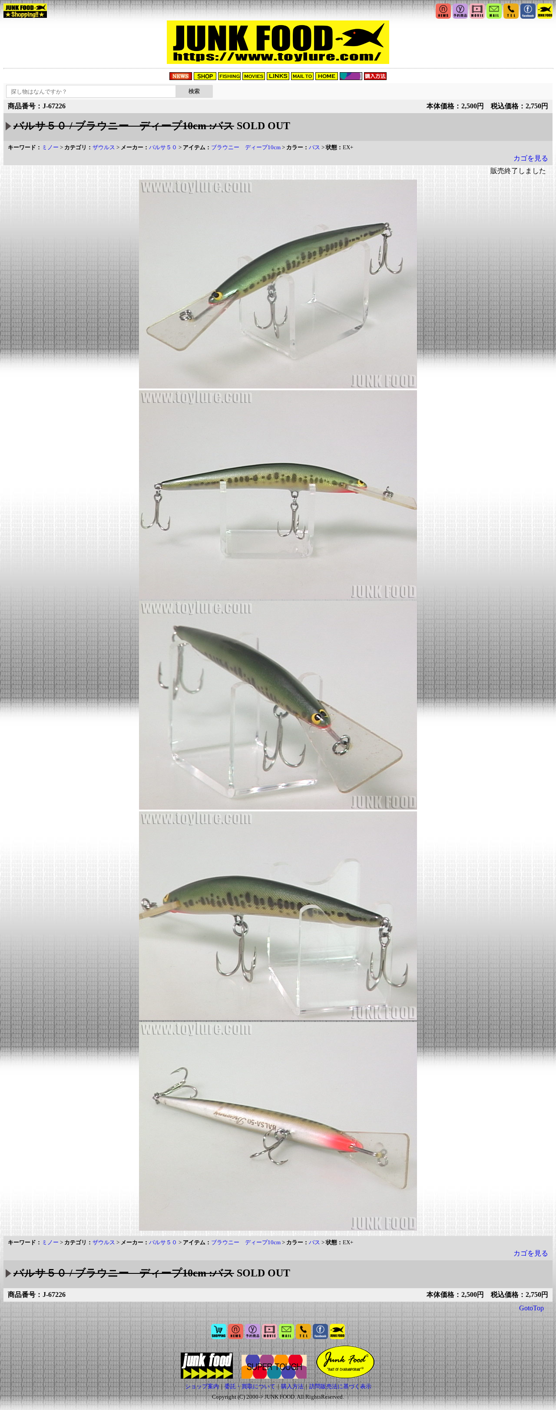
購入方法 (292, 1386)
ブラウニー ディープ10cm (246, 147)
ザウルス (104, 147)
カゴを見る (530, 158)
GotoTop (531, 1308)
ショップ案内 (202, 1386)
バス (314, 147)
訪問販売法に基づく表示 (340, 1386)
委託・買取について (250, 1386)
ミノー (50, 147)
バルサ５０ (163, 147)
